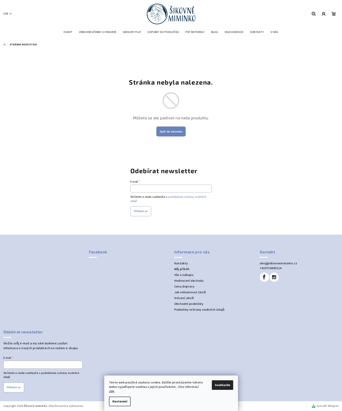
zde (111, 391)
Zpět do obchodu (171, 131)
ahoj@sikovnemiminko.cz (278, 263)
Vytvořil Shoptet (328, 406)
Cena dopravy (184, 286)
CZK (5, 14)
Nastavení (119, 401)
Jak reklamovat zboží (190, 292)
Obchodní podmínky (189, 304)
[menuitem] (67, 32)
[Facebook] (264, 277)
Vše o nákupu (184, 275)
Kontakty (181, 263)
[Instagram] (274, 277)
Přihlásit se (141, 211)
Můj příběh (182, 269)
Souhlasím (222, 385)
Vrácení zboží (184, 298)
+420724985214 (271, 268)
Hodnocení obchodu (189, 281)
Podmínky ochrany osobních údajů (199, 309)
